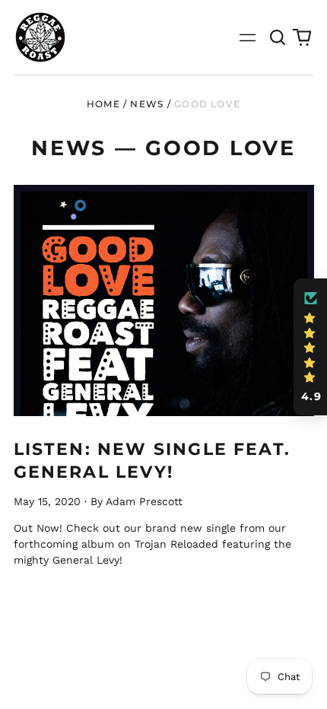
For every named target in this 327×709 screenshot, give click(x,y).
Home (103, 104)
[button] (278, 37)
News (147, 104)
